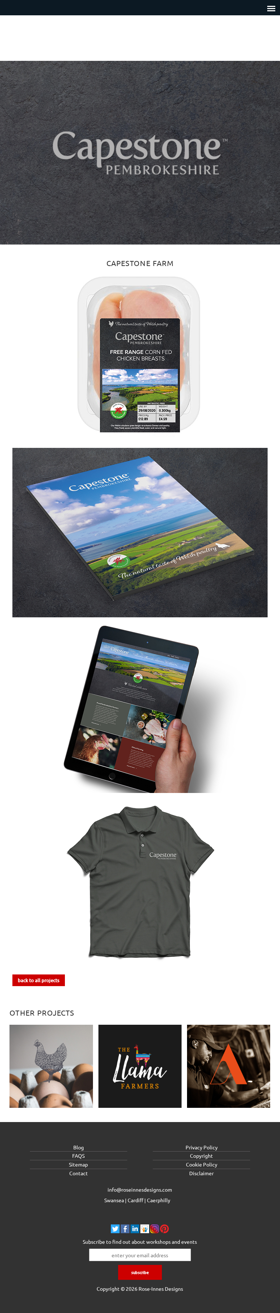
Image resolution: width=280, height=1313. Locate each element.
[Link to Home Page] (140, 39)
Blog (78, 1147)
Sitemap (78, 1164)
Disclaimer (201, 1173)
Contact (78, 1173)
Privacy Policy (202, 1147)
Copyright (201, 1155)
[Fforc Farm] (51, 1067)
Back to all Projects (38, 980)
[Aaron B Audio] (229, 1067)
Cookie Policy (201, 1164)
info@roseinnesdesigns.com (140, 1189)
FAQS (78, 1155)
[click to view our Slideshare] (144, 1231)
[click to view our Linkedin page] (135, 1231)
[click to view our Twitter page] (115, 1231)
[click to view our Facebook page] (125, 1231)
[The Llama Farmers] (140, 1067)
